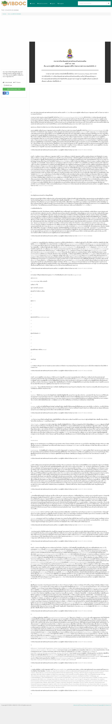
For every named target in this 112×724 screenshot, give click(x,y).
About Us (75, 705)
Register (61, 3)
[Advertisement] (14, 43)
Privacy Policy (83, 705)
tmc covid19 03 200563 (14, 14)
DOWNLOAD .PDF (14, 89)
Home (33, 3)
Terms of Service (92, 705)
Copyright (101, 705)
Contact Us (107, 705)
